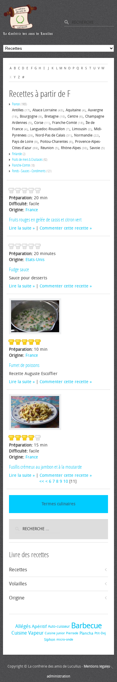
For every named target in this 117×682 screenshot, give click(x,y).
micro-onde (64, 639)
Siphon (49, 640)
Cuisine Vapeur (27, 633)
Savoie (95, 148)
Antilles (17, 110)
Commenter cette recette (64, 228)
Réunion (47, 148)
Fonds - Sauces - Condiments (29, 171)
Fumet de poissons (24, 365)
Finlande (17, 154)
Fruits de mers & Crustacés (27, 160)
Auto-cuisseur (59, 626)
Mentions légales (97, 666)
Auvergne (95, 110)
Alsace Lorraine (44, 110)
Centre (73, 116)
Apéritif (39, 626)
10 (65, 481)
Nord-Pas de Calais (50, 135)
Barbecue (86, 625)
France (16, 104)
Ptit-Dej (100, 633)
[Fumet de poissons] (35, 316)
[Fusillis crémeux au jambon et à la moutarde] (35, 412)
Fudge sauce (19, 269)
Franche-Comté (64, 123)
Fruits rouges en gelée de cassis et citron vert (45, 220)
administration (58, 676)
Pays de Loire (22, 142)
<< (41, 481)
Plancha (86, 633)
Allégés (23, 626)
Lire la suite (20, 228)
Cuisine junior (55, 633)
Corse (38, 123)
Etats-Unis (35, 259)
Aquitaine (73, 110)
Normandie (83, 135)
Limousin (79, 129)
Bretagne (51, 116)
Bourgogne (28, 116)
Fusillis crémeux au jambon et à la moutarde (45, 467)
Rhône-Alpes (71, 148)
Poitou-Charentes (54, 142)
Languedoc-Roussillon (47, 129)
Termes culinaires (58, 503)
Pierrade (72, 633)
